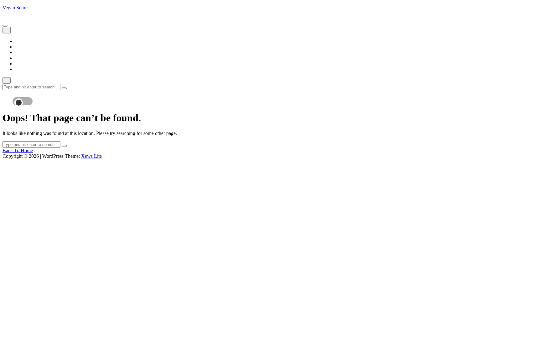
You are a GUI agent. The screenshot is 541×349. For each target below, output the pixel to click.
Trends (21, 69)
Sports (21, 63)
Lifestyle (23, 52)
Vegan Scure (15, 7)
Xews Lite (91, 156)
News (21, 58)
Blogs (21, 46)
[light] (24, 98)
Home (21, 41)
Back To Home (18, 150)
